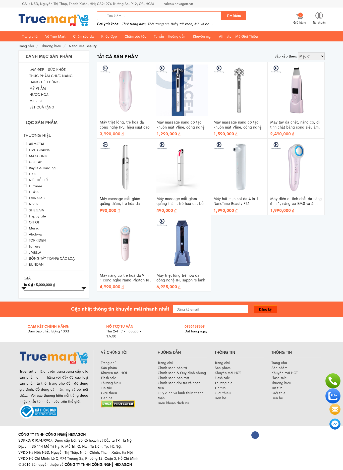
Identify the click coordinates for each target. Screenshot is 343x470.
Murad (33, 228)
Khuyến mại (202, 36)
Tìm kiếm (234, 16)
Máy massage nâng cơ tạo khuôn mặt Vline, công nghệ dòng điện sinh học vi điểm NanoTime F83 (237, 125)
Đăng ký (265, 309)
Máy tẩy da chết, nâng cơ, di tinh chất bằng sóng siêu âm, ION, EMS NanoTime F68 (295, 125)
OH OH (34, 222)
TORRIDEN (37, 240)
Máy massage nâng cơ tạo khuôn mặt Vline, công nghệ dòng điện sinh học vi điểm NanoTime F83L (180, 125)
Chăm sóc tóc (135, 36)
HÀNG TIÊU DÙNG (44, 82)
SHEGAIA (36, 210)
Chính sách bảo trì (172, 368)
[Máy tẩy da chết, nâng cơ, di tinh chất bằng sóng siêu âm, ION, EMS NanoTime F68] (296, 90)
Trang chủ (30, 36)
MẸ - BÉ (36, 101)
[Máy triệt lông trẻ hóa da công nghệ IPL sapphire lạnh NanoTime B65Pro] (182, 243)
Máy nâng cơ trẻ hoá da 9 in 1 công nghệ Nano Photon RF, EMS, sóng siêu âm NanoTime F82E (125, 278)
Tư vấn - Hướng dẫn (169, 36)
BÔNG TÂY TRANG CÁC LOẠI (52, 258)
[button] (319, 18)
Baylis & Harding (41, 167)
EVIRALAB (36, 198)
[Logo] (54, 357)
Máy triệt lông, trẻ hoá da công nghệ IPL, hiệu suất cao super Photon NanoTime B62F (125, 125)
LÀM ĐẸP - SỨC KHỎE (47, 69)
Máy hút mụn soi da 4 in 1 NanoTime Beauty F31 (235, 201)
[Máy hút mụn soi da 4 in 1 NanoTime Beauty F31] (239, 166)
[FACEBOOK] (255, 435)
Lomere (34, 246)
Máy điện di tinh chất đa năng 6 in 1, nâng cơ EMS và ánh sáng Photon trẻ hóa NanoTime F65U (296, 201)
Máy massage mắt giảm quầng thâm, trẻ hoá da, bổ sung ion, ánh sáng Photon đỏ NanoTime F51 (182, 201)
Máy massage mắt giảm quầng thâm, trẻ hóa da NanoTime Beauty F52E (120, 201)
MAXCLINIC (38, 155)
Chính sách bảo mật (173, 378)
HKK (32, 173)
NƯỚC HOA (38, 94)
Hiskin (33, 192)
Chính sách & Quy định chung (182, 373)
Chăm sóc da (83, 36)
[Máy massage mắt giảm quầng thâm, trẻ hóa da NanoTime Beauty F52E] (125, 166)
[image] (53, 19)
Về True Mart (55, 36)
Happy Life (37, 216)
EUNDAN (36, 264)
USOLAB (35, 161)
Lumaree (35, 186)
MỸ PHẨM (37, 88)
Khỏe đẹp (109, 36)
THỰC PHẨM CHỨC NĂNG (51, 76)
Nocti (33, 204)
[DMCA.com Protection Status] (118, 403)
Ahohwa (35, 234)
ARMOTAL (36, 143)
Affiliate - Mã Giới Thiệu (238, 36)
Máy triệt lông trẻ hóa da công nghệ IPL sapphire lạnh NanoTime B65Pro (180, 278)
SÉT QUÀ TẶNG (41, 107)
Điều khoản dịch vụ (173, 403)
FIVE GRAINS (39, 149)
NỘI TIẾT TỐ (38, 180)
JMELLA (34, 252)
